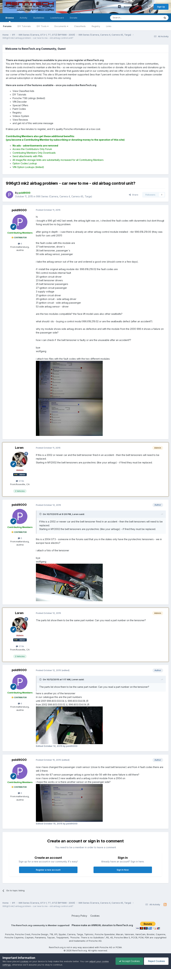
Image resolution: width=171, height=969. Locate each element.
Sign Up (161, 6)
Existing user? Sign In (136, 7)
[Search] (164, 17)
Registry (96, 26)
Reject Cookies (156, 961)
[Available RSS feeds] (165, 904)
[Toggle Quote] (40, 514)
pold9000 (19, 210)
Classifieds (80, 26)
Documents (60, 26)
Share (134, 194)
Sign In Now (123, 869)
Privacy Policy (79, 915)
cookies (24, 961)
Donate (73, 17)
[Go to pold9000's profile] (9, 194)
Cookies (95, 915)
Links (108, 26)
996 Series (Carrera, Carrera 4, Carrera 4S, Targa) (64, 196)
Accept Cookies (130, 961)
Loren (19, 447)
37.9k (21, 481)
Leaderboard (57, 17)
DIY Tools (42, 26)
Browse (10, 17)
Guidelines (38, 17)
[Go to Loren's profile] (19, 459)
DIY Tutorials (24, 26)
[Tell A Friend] (119, 6)
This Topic (151, 17)
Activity (23, 17)
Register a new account (48, 869)
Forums (7, 26)
